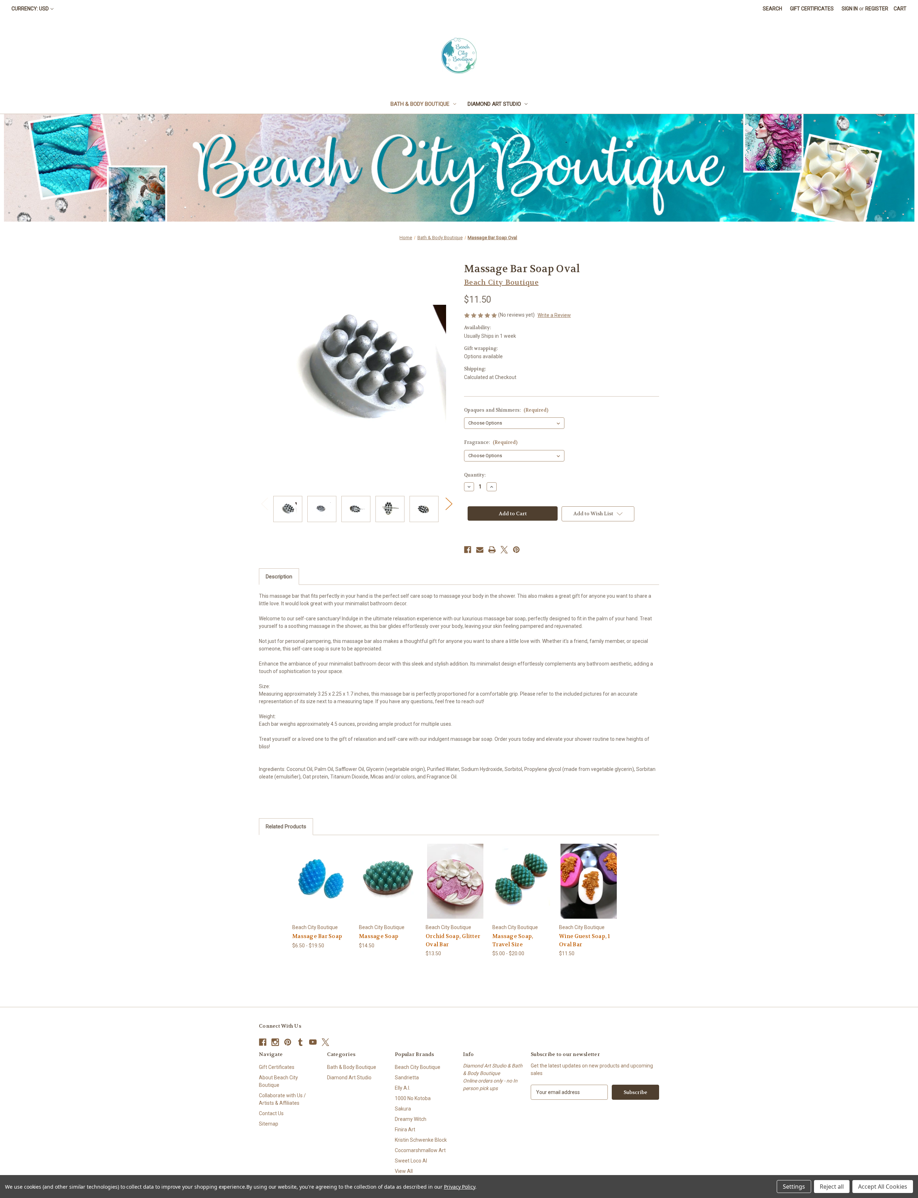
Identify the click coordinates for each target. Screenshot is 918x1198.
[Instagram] (275, 1042)
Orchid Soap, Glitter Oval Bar (453, 940)
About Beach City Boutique (278, 1081)
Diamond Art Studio (494, 104)
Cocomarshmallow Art (420, 1150)
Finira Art (405, 1129)
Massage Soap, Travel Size (512, 940)
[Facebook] (467, 550)
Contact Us (271, 1113)
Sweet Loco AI (411, 1161)
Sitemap (268, 1124)
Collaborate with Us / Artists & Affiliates (282, 1099)
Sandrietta (407, 1077)
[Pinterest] (516, 550)
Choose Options (322, 887)
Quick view (316, 875)
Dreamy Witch (410, 1119)
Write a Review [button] (554, 315)
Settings (794, 1186)
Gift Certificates (812, 8)
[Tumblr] (300, 1042)
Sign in (850, 8)
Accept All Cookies (882, 1186)
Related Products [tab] (286, 826)
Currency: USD (30, 8)
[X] (504, 550)
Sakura (403, 1109)
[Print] (492, 550)
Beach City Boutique (417, 1067)
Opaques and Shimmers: (506, 410)
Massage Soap (378, 936)
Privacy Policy (459, 1186)
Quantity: (475, 475)
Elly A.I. (402, 1088)
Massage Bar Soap (317, 936)
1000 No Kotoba (413, 1098)
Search (772, 8)
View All (404, 1171)
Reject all (832, 1186)
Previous (264, 504)
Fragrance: (490, 442)
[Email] (479, 550)
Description (279, 576)
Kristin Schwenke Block (421, 1140)
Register (876, 8)
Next (448, 504)
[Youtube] (313, 1042)
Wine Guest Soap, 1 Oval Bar (584, 940)
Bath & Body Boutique (420, 104)
